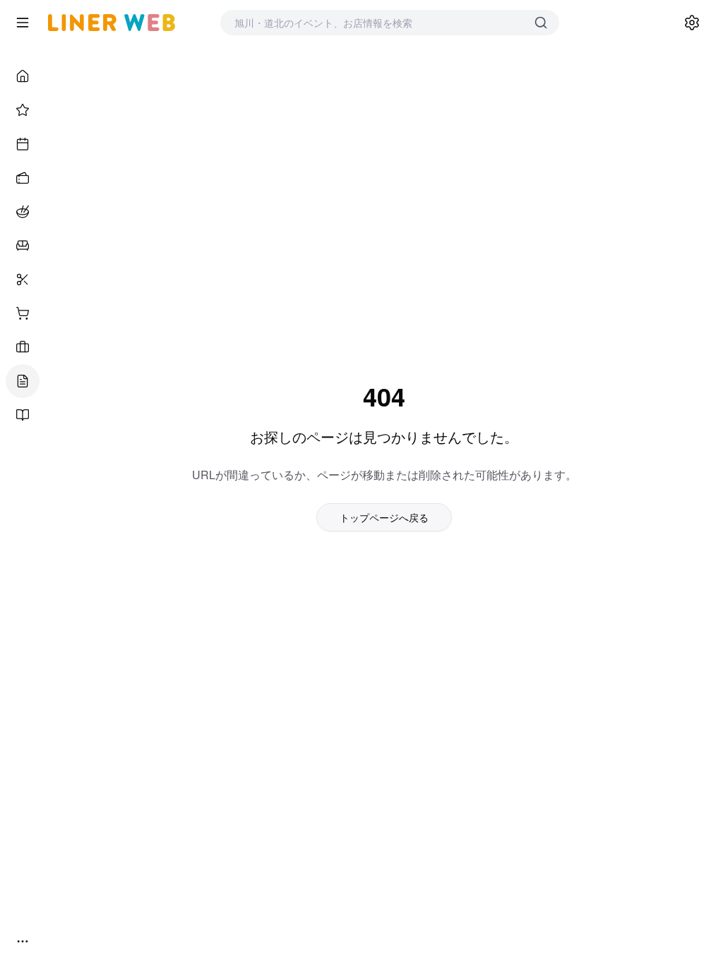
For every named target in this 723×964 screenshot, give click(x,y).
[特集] (23, 110)
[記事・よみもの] (23, 381)
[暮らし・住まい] (23, 246)
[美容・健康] (23, 279)
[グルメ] (23, 212)
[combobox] (375, 22)
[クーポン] (23, 178)
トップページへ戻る (384, 517)
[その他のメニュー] (23, 941)
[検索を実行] (540, 22)
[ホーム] (23, 76)
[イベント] (23, 144)
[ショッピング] (23, 313)
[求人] (23, 347)
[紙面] (23, 415)
